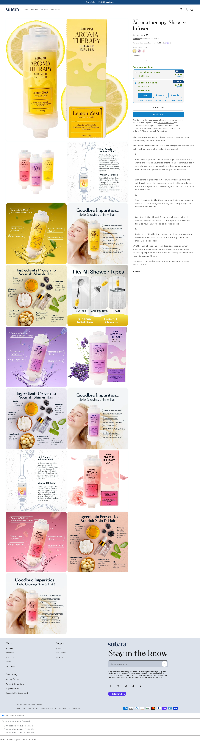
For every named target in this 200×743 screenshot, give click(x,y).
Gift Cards (10, 666)
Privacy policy (33, 708)
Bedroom (10, 653)
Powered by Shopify (35, 705)
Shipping (136, 39)
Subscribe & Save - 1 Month (19, 726)
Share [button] (137, 272)
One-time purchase (14, 715)
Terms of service (47, 708)
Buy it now (158, 114)
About (58, 648)
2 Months (160, 95)
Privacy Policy (156, 677)
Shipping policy (60, 708)
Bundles (9, 648)
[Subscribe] (164, 664)
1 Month (145, 95)
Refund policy (21, 708)
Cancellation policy (75, 708)
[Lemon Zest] (134, 51)
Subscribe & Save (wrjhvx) (17, 721)
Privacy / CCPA (12, 679)
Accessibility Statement (17, 693)
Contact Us (61, 653)
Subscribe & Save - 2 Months (20, 729)
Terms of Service (140, 677)
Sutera (25, 705)
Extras (8, 662)
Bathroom (10, 657)
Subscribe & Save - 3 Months (20, 732)
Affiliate (59, 657)
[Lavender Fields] (139, 51)
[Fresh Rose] (143, 51)
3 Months (175, 95)
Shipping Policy (12, 688)
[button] (181, 9)
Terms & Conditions (15, 684)
